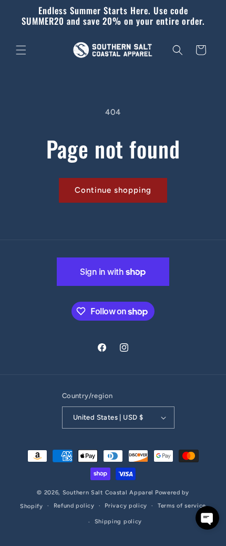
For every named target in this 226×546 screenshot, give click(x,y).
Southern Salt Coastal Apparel (108, 492)
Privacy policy (126, 505)
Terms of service (182, 505)
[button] (21, 50)
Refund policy (74, 505)
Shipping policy (118, 521)
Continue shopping (113, 190)
